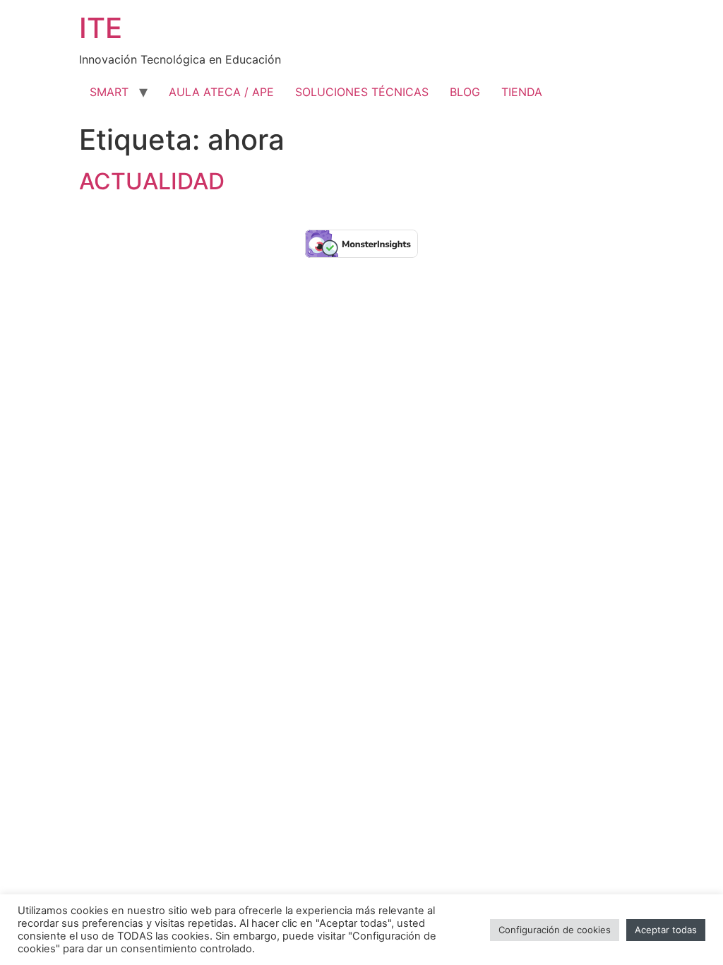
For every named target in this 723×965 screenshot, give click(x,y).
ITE (100, 28)
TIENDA (521, 92)
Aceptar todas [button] (666, 929)
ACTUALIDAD (152, 181)
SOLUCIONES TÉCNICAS (362, 92)
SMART (109, 92)
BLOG (465, 92)
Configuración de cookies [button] (554, 929)
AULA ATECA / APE (221, 92)
